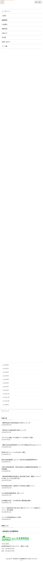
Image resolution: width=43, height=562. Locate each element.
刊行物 (4, 37)
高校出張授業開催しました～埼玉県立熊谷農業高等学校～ (20, 459)
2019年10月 (6, 401)
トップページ (6, 11)
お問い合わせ (6, 42)
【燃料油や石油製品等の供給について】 (14, 430)
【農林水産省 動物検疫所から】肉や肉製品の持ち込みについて (21, 445)
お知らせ (4, 33)
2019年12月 (6, 394)
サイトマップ (5, 411)
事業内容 (4, 29)
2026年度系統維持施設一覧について (13, 493)
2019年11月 (6, 397)
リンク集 (4, 46)
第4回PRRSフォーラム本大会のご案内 (13, 452)
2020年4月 (6, 379)
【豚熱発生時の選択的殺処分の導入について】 (16, 423)
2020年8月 (6, 365)
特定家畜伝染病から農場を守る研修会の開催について (18, 486)
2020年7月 (6, 368)
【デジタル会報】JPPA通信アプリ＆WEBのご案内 (17, 437)
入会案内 (4, 24)
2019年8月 (6, 404)
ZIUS (21, 560)
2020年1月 (6, 390)
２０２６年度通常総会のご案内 (11, 517)
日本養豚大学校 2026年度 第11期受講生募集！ (17, 500)
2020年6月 (6, 372)
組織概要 (4, 20)
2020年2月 (6, 386)
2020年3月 (6, 383)
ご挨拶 (4, 16)
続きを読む (38, 2)
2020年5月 (6, 375)
